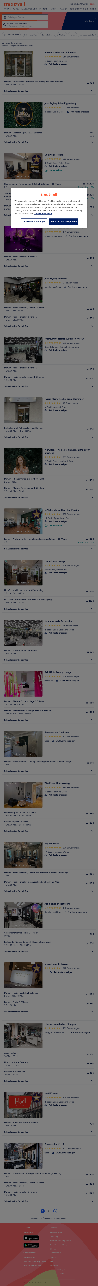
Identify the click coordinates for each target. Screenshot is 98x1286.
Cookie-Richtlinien (43, 214)
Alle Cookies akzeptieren (63, 221)
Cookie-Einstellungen (34, 221)
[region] (49, 208)
